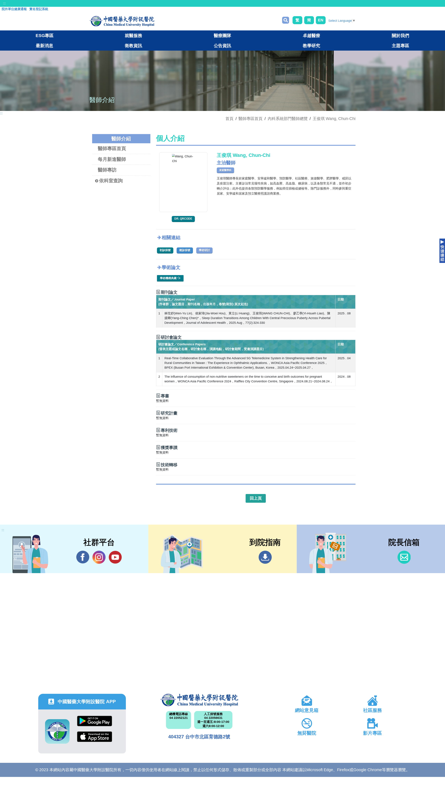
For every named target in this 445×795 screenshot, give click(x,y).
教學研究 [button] (311, 45)
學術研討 (204, 250)
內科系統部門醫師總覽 (288, 118)
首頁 (229, 118)
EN (320, 20)
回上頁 (256, 498)
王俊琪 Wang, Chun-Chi (334, 118)
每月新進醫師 (112, 159)
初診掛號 (165, 250)
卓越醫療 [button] (311, 35)
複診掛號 (184, 250)
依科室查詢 (111, 180)
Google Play (94, 724)
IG (99, 557)
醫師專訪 (107, 169)
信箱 (404, 557)
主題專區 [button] (400, 45)
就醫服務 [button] (133, 35)
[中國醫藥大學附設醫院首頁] (122, 21)
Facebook (82, 557)
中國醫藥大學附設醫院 (199, 700)
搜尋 (285, 20)
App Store (94, 739)
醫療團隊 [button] (222, 35)
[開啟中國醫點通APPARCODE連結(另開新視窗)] (57, 731)
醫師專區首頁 (112, 148)
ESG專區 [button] (45, 35)
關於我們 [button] (400, 35)
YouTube (115, 557)
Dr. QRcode (183, 218)
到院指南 (265, 557)
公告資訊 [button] (222, 45)
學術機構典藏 (168, 278)
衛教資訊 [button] (133, 45)
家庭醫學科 (225, 170)
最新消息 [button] (44, 45)
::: (4, 3)
